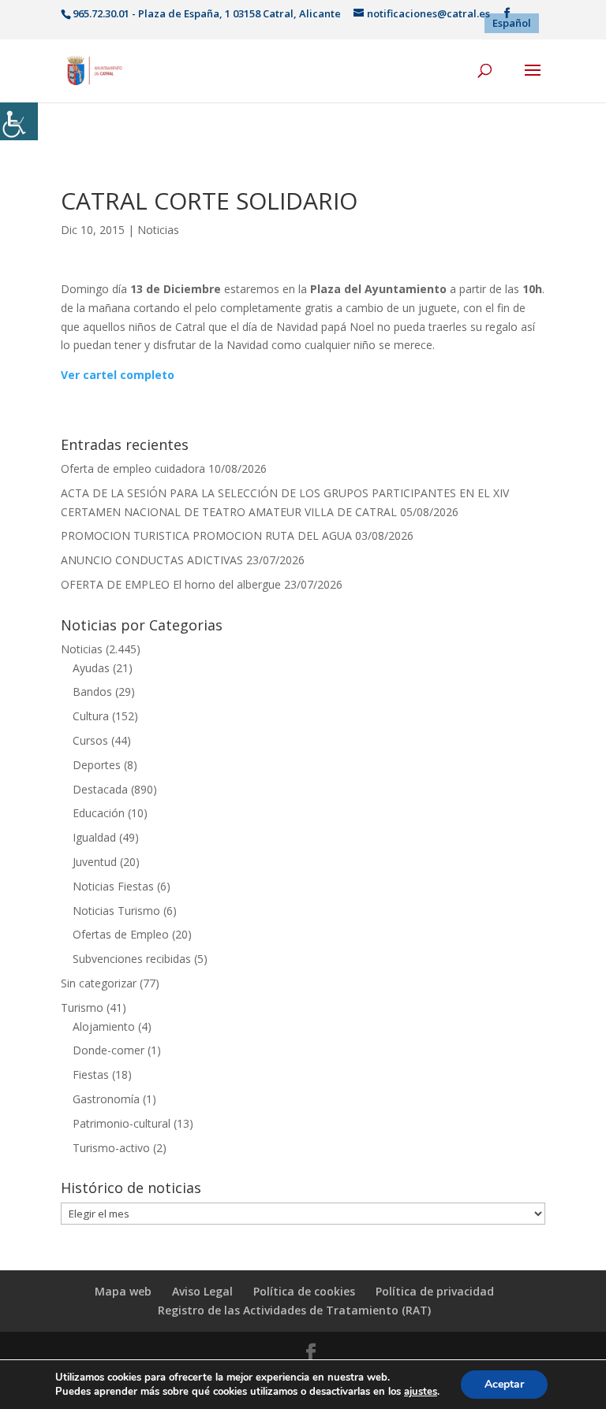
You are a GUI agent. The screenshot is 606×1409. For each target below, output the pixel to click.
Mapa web (123, 1291)
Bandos (92, 691)
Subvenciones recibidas (132, 958)
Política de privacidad (435, 1291)
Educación (99, 812)
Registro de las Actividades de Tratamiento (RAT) (294, 1310)
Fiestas (91, 1074)
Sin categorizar (99, 983)
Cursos (90, 740)
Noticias (158, 229)
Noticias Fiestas (113, 886)
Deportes (97, 764)
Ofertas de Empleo (121, 934)
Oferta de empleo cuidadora (133, 468)
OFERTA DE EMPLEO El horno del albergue (171, 584)
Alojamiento (104, 1026)
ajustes (420, 1392)
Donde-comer (108, 1050)
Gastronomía (106, 1098)
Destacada (100, 789)
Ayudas (91, 667)
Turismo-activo (111, 1147)
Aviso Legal (202, 1291)
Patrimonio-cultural (121, 1123)
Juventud (95, 861)
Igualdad (94, 837)
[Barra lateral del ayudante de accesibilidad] (19, 121)
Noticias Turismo (116, 910)
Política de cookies (304, 1291)
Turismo (82, 1007)
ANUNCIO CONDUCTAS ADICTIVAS (152, 559)
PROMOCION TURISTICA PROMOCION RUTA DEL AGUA (206, 535)
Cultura (91, 715)
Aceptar (504, 1384)
